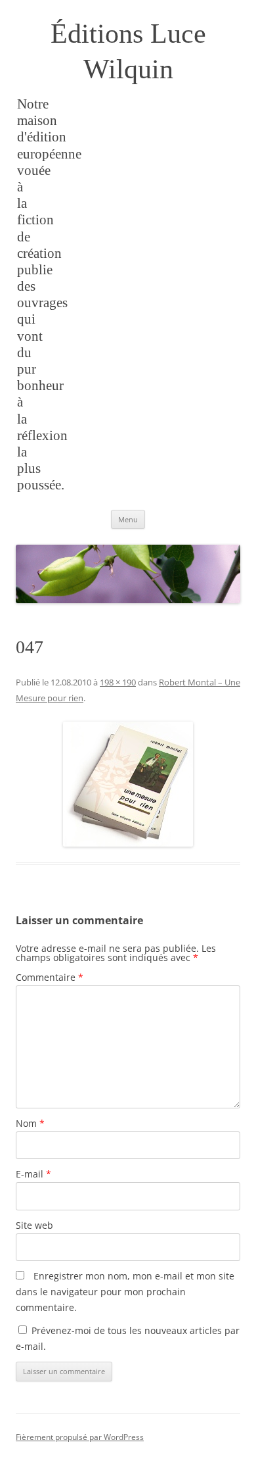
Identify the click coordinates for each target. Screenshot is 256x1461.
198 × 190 (118, 682)
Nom (30, 1123)
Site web (34, 1225)
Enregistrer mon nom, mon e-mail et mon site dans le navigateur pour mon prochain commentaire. (125, 1292)
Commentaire (49, 977)
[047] (128, 784)
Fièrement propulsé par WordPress (80, 1437)
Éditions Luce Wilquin (128, 51)
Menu (128, 519)
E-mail (33, 1174)
